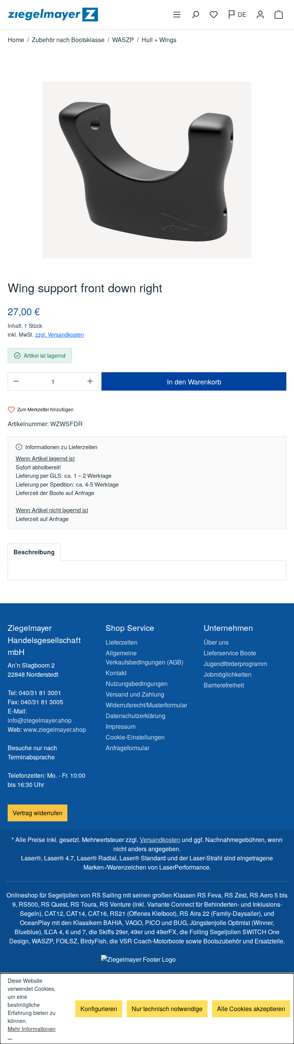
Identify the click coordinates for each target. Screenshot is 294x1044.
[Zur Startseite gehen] (76, 14)
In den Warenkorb (194, 381)
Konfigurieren (98, 1008)
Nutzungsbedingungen (137, 683)
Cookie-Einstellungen (135, 737)
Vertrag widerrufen (37, 812)
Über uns (216, 642)
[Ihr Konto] (260, 14)
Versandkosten (160, 839)
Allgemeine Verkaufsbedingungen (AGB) (144, 657)
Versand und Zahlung (135, 694)
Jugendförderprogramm (235, 663)
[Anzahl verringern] (16, 381)
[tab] (34, 552)
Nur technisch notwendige (167, 1008)
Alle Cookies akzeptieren (251, 1008)
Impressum (121, 726)
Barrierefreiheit (224, 685)
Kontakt (116, 672)
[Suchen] (195, 14)
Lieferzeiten (121, 642)
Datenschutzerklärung (135, 715)
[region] (147, 170)
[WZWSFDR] (147, 170)
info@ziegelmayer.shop (40, 720)
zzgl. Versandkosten (59, 334)
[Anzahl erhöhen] (90, 381)
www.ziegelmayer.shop (54, 729)
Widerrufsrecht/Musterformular (146, 704)
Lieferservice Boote (230, 652)
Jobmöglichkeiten (228, 674)
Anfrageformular (127, 747)
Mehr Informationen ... (32, 1033)
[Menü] (177, 14)
